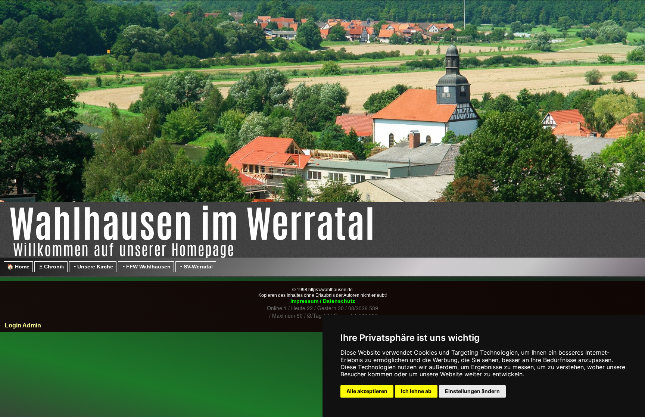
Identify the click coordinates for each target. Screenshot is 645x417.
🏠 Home (18, 267)
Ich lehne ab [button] (416, 391)
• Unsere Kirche (92, 267)
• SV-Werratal (196, 267)
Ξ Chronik (51, 267)
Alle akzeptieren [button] (366, 391)
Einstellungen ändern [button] (472, 391)
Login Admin (22, 325)
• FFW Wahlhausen (146, 267)
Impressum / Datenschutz (322, 301)
